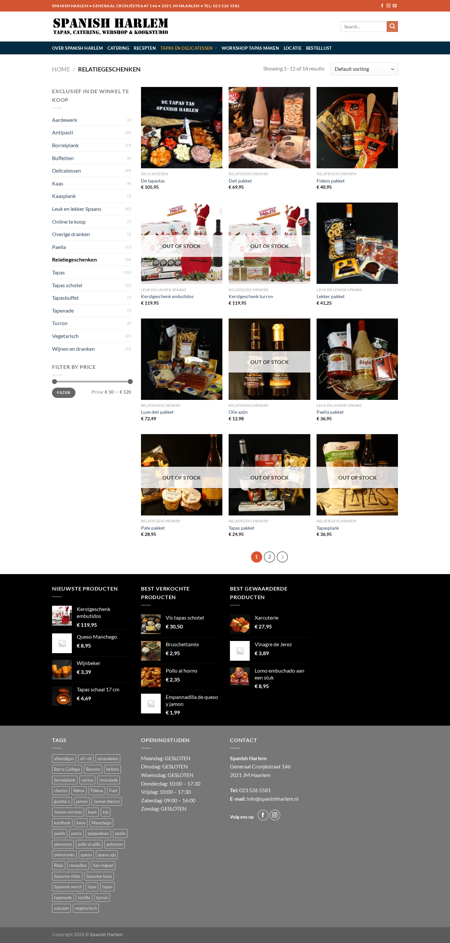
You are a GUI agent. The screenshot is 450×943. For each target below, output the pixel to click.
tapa (92, 886)
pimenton (63, 844)
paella (59, 833)
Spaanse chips (67, 876)
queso (86, 854)
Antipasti (62, 132)
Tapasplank (328, 528)
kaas (92, 812)
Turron (60, 323)
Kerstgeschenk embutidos (167, 296)
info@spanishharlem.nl (272, 798)
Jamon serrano (68, 812)
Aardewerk (64, 120)
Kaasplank (64, 196)
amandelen (108, 758)
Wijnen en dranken (73, 349)
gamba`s (62, 801)
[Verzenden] (392, 26)
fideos (79, 790)
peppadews (98, 833)
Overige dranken (71, 234)
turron (102, 897)
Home (61, 69)
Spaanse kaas (99, 876)
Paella (59, 247)
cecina (87, 780)
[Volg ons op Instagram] (388, 6)
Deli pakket (240, 180)
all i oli (86, 758)
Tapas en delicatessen (186, 48)
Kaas (57, 183)
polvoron (114, 844)
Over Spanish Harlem (77, 48)
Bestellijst (319, 48)
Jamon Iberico (107, 801)
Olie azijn (238, 412)
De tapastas (153, 180)
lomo (81, 822)
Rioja (58, 865)
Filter (63, 392)
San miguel (103, 865)
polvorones (64, 854)
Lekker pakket (331, 296)
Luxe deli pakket (157, 412)
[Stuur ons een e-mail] (395, 6)
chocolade (108, 780)
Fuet (113, 790)
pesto (120, 833)
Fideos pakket (331, 180)
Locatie (292, 48)
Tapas (58, 272)
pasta (76, 833)
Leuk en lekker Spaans (76, 209)
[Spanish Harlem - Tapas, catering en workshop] (111, 27)
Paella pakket (330, 412)
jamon (82, 801)
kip (105, 812)
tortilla (84, 897)
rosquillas (78, 865)
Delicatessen (66, 170)
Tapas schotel (67, 285)
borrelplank (64, 780)
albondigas (64, 758)
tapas (107, 886)
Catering (118, 48)
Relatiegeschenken (74, 259)
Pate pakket (153, 528)
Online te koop (69, 221)
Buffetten (63, 158)
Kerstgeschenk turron (251, 296)
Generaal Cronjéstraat (255, 766)
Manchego (101, 822)
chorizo (61, 790)
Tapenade (63, 310)
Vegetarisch (65, 336)
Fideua (97, 790)
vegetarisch (86, 908)
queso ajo (107, 854)
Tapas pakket (241, 528)
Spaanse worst (68, 886)
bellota (112, 769)
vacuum (61, 908)
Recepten (145, 48)
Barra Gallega (67, 769)
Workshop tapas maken (250, 48)
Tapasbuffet (65, 297)
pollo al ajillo (89, 844)
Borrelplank (65, 145)
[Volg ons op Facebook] (382, 6)
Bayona (93, 769)
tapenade (63, 897)
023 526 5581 (226, 5)
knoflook (62, 822)
